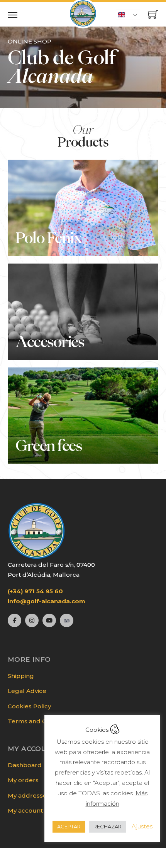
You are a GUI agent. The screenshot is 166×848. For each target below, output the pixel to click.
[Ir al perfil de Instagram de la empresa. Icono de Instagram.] (32, 620)
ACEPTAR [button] (69, 826)
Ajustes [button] (142, 826)
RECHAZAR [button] (107, 826)
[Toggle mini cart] (153, 14)
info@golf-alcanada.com (46, 601)
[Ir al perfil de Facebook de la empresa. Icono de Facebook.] (14, 620)
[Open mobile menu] (12, 15)
